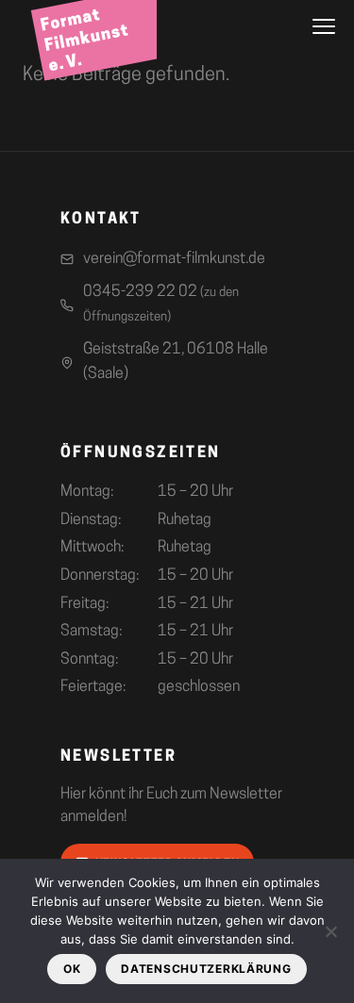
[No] (330, 931)
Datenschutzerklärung (206, 969)
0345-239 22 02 (161, 304)
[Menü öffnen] (324, 26)
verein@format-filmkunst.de (174, 259)
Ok (71, 969)
